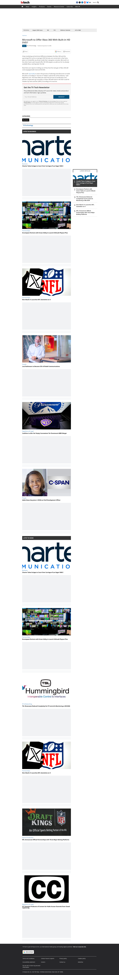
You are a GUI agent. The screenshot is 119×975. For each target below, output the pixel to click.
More (77, 7)
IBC (48, 30)
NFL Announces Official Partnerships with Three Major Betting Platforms (85, 212)
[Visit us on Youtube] (85, 2)
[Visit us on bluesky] (87, 2)
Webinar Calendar (65, 30)
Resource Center (59, 7)
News (27, 7)
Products (42, 7)
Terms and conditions (28, 958)
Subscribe (70, 7)
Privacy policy (63, 958)
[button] (96, 2)
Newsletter (67, 51)
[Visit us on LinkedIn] (82, 2)
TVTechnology (32, 45)
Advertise (80, 962)
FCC (55, 30)
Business (25, 35)
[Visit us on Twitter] (80, 2)
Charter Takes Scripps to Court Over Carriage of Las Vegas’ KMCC (85, 183)
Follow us (59, 51)
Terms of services (43, 101)
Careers (43, 962)
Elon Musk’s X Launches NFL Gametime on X (85, 205)
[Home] (22, 6)
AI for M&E (78, 30)
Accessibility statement (29, 962)
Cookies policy (82, 958)
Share (26, 51)
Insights (34, 7)
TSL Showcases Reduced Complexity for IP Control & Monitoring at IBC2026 (84, 198)
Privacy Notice (27, 102)
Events (49, 7)
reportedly (31, 74)
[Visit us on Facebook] (77, 2)
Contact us (62, 962)
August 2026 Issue (37, 30)
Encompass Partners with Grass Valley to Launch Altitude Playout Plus (85, 190)
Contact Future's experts (47, 958)
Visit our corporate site (79, 947)
